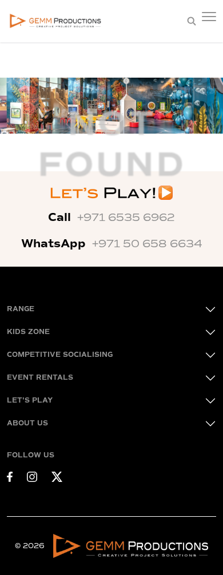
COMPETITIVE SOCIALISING (60, 355)
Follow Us (30, 455)
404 (61, 69)
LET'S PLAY (30, 400)
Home (20, 69)
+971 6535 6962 (126, 217)
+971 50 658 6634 (147, 244)
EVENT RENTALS (40, 377)
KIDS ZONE (28, 332)
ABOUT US (27, 423)
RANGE (20, 309)
